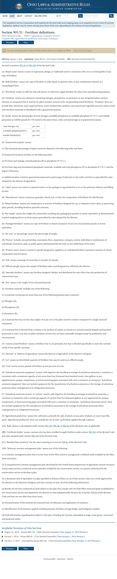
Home (5, 16)
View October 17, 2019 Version (85, 540)
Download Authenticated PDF (83, 59)
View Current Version (82, 50)
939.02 (94, 492)
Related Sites (41, 16)
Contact (28, 16)
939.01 (65, 442)
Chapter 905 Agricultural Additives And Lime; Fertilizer (30, 38)
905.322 (48, 425)
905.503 (32, 65)
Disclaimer (50, 559)
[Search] (111, 16)
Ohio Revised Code (11, 35)
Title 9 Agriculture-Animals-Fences (42, 35)
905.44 (66, 425)
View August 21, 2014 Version (73, 532)
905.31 (23, 65)
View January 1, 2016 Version (70, 536)
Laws (12, 16)
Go (80, 16)
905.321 (92, 432)
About (19, 16)
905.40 (56, 425)
